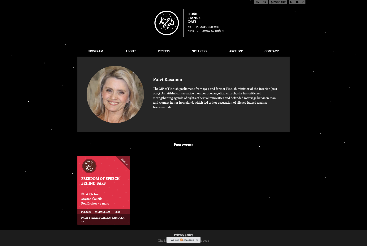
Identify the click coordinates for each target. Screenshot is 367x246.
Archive (236, 51)
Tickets (164, 51)
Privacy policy (183, 235)
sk (264, 2)
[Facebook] (291, 2)
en (257, 2)
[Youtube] (297, 2)
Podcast (279, 2)
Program (95, 51)
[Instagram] (302, 2)
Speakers (199, 51)
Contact (272, 51)
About (130, 51)
